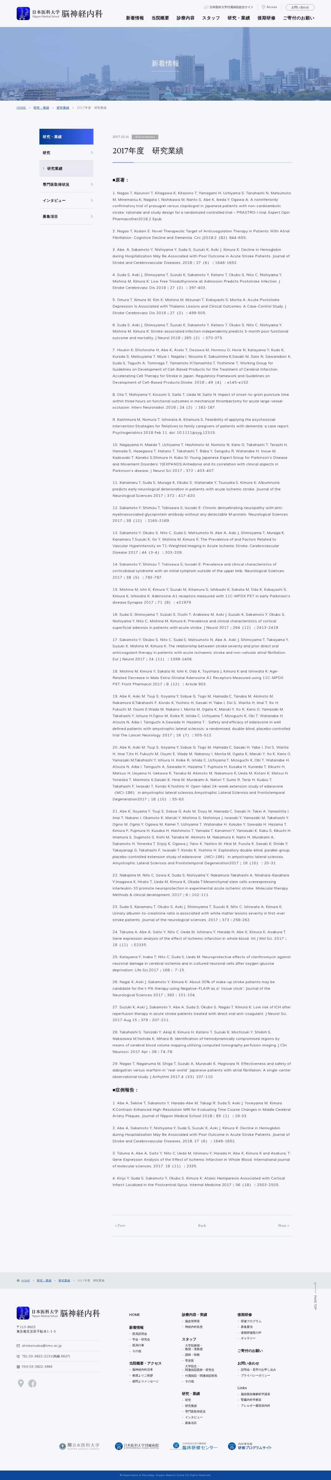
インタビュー (54, 200)
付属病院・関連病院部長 (201, 1375)
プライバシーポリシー (255, 1375)
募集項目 (50, 216)
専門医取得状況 (56, 184)
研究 (46, 152)
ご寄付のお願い (299, 18)
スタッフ (211, 18)
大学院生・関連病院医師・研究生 (199, 1368)
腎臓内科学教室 (251, 1399)
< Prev (120, 1226)
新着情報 (135, 18)
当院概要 (161, 18)
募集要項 (247, 1326)
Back (202, 1226)
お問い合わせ (300, 7)
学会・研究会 (141, 1339)
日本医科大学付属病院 (232, 7)
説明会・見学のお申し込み (258, 1369)
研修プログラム (251, 1321)
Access (272, 7)
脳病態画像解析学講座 (255, 1394)
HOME (21, 107)
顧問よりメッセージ (145, 1381)
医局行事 (138, 1345)
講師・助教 (192, 1354)
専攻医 (189, 1360)
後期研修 (267, 18)
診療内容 (186, 18)
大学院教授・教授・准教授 (194, 1347)
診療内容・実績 (194, 1315)
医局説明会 (139, 1333)
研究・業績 (239, 18)
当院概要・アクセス (145, 1363)
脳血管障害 (192, 1321)
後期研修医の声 (251, 1332)
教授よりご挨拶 (142, 1375)
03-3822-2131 (40, 1356)
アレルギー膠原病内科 (255, 1405)
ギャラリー (248, 1338)
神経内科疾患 (194, 1326)
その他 (136, 1351)
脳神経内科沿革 (142, 1369)
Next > (283, 1226)
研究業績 (63, 107)
